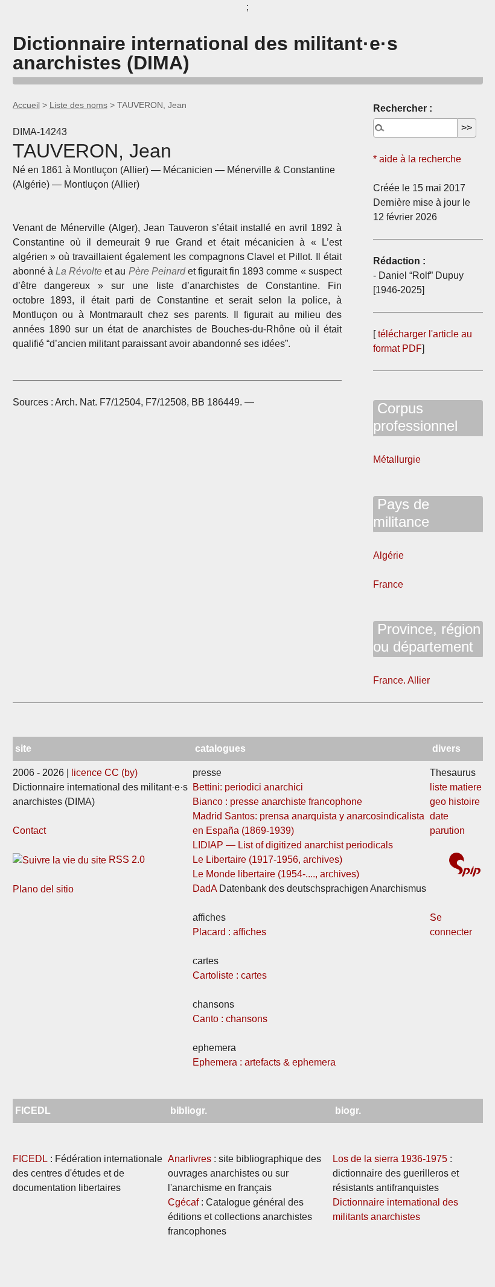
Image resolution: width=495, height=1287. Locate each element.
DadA (205, 888)
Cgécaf (183, 1202)
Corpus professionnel (415, 417)
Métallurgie (397, 459)
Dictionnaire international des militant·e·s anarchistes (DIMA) (205, 53)
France (388, 584)
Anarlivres (189, 1159)
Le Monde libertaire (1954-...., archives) (276, 874)
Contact (29, 830)
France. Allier (401, 680)
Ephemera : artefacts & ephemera (264, 1062)
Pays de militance (401, 513)
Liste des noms (78, 105)
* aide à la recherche (417, 159)
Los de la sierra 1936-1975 (390, 1159)
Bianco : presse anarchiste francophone (277, 801)
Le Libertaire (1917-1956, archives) (267, 859)
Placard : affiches (229, 932)
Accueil (26, 105)
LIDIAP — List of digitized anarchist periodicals (293, 845)
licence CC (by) (104, 772)
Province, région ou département (427, 638)
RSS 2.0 (125, 859)
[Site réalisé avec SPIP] (465, 866)
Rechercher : (402, 108)
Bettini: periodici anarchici (248, 787)
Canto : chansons (230, 1019)
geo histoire (455, 801)
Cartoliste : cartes (230, 975)
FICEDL (30, 1159)
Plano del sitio (43, 889)
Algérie (388, 555)
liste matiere (456, 787)
